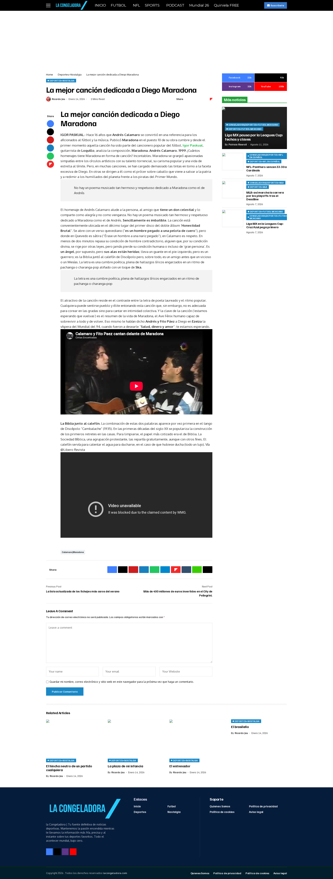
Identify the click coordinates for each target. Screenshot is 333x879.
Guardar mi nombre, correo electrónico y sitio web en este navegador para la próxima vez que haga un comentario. (122, 681)
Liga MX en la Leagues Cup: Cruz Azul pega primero (264, 225)
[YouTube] (73, 851)
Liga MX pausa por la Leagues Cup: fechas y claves (254, 137)
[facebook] (49, 851)
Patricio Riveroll (238, 144)
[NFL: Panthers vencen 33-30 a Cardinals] (232, 161)
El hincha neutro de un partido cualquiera (69, 768)
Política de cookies (222, 812)
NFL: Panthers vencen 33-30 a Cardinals (266, 168)
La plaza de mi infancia (125, 766)
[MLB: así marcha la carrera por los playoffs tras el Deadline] (232, 189)
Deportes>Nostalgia (70, 74)
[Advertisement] (166, 40)
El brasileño (240, 727)
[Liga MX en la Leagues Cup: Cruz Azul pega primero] (232, 218)
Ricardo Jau (58, 99)
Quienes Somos (220, 806)
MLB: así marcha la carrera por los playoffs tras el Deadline (265, 195)
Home (49, 74)
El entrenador (179, 766)
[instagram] (65, 851)
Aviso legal (256, 812)
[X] (57, 851)
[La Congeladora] (70, 5)
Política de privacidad (263, 806)
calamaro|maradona (73, 552)
